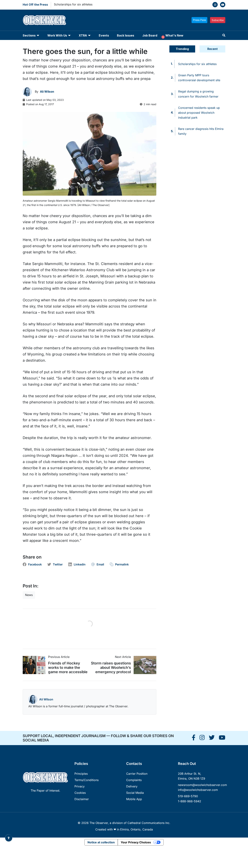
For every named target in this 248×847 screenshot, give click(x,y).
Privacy (79, 786)
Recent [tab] (212, 49)
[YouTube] (222, 4)
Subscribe (218, 20)
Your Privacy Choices (136, 842)
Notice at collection (101, 842)
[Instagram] (215, 4)
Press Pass (199, 19)
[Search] (223, 35)
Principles (81, 773)
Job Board (149, 35)
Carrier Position (136, 773)
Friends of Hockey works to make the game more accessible (68, 667)
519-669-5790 (188, 796)
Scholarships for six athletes (73, 4)
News (29, 595)
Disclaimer (81, 799)
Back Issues (125, 35)
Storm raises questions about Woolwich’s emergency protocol (111, 667)
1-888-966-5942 (189, 801)
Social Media (135, 793)
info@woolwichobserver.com (198, 790)
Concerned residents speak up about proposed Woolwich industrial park (199, 112)
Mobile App (134, 799)
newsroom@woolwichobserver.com (202, 785)
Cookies (80, 793)
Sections (29, 35)
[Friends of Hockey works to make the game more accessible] (35, 665)
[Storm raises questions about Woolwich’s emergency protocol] (143, 665)
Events (104, 35)
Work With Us (57, 35)
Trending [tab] (182, 49)
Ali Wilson (46, 699)
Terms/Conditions (86, 780)
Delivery (131, 786)
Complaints (134, 780)
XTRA (83, 35)
